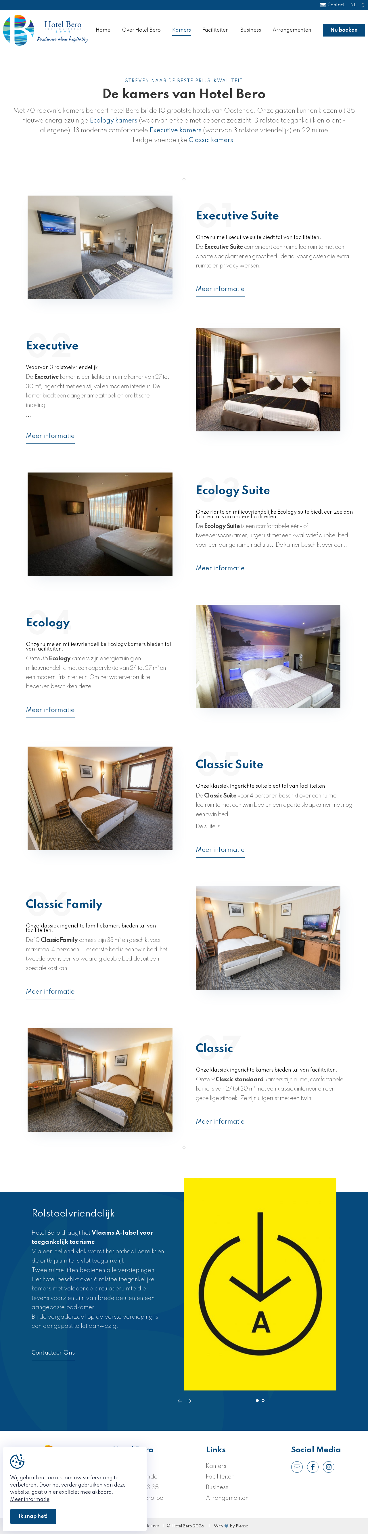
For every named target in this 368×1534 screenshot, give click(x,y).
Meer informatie (220, 289)
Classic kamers (211, 140)
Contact (336, 5)
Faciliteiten (215, 30)
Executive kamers (176, 130)
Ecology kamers (113, 121)
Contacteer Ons (53, 1353)
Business (250, 30)
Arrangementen (292, 30)
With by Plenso (231, 1526)
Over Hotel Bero (141, 30)
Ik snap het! (33, 1516)
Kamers (181, 30)
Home (103, 30)
